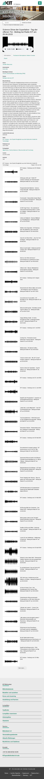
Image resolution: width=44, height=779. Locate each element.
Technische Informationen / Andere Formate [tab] (24, 55)
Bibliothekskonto (8, 689)
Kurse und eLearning (9, 696)
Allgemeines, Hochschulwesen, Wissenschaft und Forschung (18, 150)
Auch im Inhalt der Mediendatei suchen (13, 24)
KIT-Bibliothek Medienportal (14, 14)
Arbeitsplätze (7, 717)
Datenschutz (35, 773)
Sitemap (25, 775)
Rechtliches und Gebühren (11, 741)
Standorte (6, 720)
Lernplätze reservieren (10, 713)
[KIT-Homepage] (7, 3)
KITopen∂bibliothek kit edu (11, 755)
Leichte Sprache (15, 773)
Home (6, 773)
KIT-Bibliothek (17, 4)
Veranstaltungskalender (10, 734)
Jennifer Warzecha (7, 64)
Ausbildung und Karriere (10, 699)
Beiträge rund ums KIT (8, 78)
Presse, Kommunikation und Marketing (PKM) (14, 73)
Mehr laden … (22, 668)
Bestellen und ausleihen (10, 692)
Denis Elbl (5, 69)
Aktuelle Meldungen (9, 738)
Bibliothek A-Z (7, 731)
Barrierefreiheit (16, 775)
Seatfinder (6, 710)
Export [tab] (5, 58)
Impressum (25, 773)
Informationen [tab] (7, 55)
